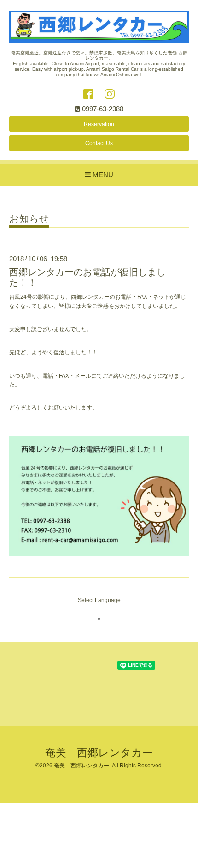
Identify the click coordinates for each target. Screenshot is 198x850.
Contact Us (99, 143)
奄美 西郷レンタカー (99, 753)
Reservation (99, 124)
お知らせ (29, 219)
